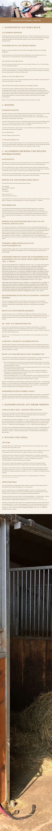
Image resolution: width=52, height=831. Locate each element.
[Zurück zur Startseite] (26, 4)
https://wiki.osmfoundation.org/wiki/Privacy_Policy (37, 499)
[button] (2, 4)
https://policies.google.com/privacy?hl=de (10, 477)
